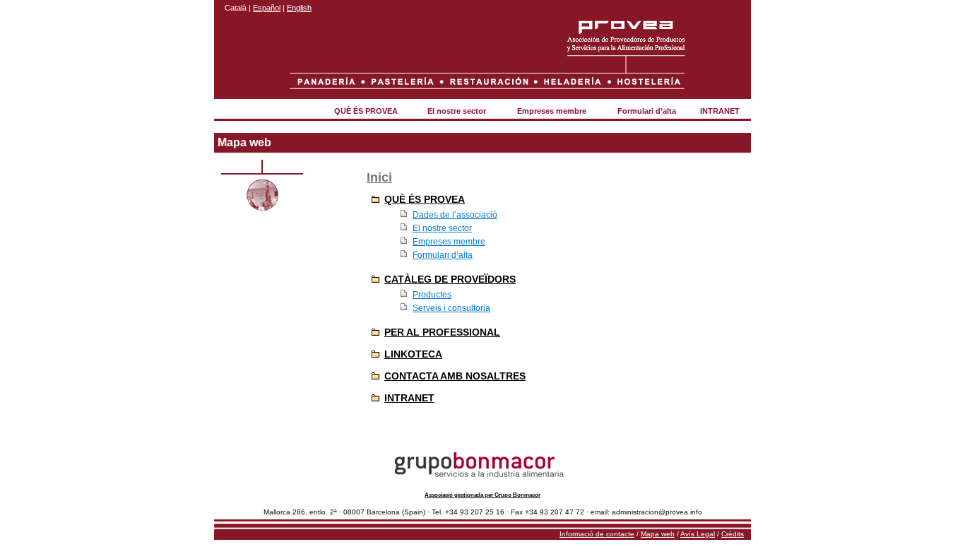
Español (266, 8)
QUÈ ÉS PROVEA (366, 111)
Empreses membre (551, 111)
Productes (432, 295)
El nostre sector (456, 111)
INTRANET (720, 111)
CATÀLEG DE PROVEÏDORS (450, 279)
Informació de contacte (597, 534)
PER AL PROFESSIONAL (442, 332)
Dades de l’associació (455, 215)
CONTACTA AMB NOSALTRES (455, 376)
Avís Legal (697, 534)
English (299, 8)
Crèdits (732, 534)
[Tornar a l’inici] (627, 44)
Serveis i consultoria (451, 308)
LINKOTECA (413, 354)
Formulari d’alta (646, 111)
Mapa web (658, 534)
